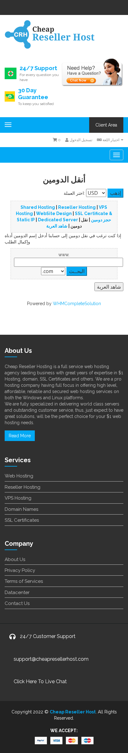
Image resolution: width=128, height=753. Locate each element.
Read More (20, 435)
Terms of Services (24, 581)
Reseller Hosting (77, 207)
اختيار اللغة (111, 140)
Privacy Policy (20, 570)
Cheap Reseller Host (73, 711)
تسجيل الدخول (80, 140)
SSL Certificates (22, 520)
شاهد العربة (56, 225)
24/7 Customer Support (47, 636)
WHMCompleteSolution (77, 303)
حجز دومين (101, 219)
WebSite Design (54, 213)
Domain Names (21, 509)
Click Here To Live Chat (40, 681)
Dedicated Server (58, 219)
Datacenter (17, 592)
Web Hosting (19, 476)
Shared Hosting (38, 207)
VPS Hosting (18, 498)
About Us (15, 559)
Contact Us (17, 603)
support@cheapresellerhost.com (51, 659)
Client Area (106, 124)
